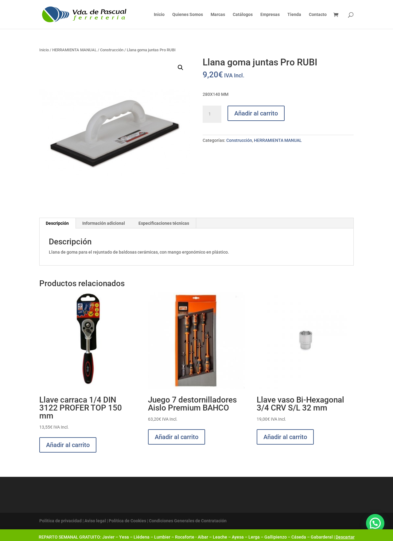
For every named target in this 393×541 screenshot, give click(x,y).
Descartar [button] (345, 537)
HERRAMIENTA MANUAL (74, 50)
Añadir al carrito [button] (68, 445)
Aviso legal (95, 520)
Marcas (218, 14)
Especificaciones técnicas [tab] (163, 223)
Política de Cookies (127, 520)
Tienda (294, 14)
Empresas (270, 14)
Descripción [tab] (57, 223)
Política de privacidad (60, 520)
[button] (180, 67)
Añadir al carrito (256, 113)
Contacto (318, 14)
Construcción (111, 50)
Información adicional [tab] (103, 223)
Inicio (159, 14)
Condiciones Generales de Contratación (188, 520)
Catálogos (243, 14)
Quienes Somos (187, 14)
